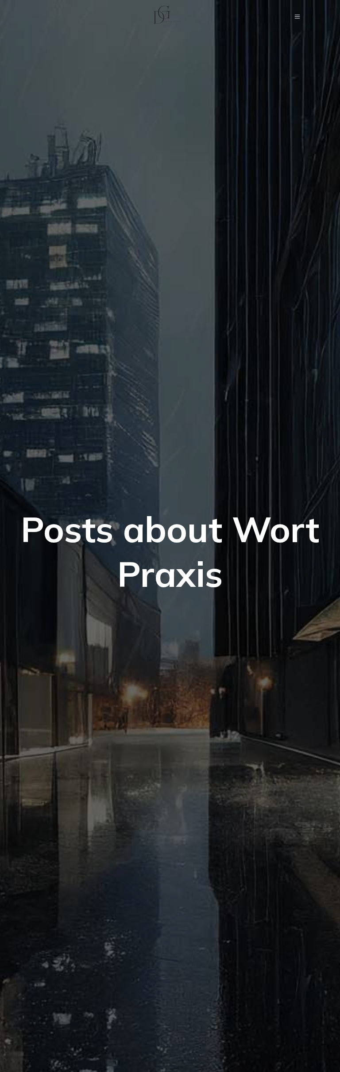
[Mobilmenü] (297, 16)
